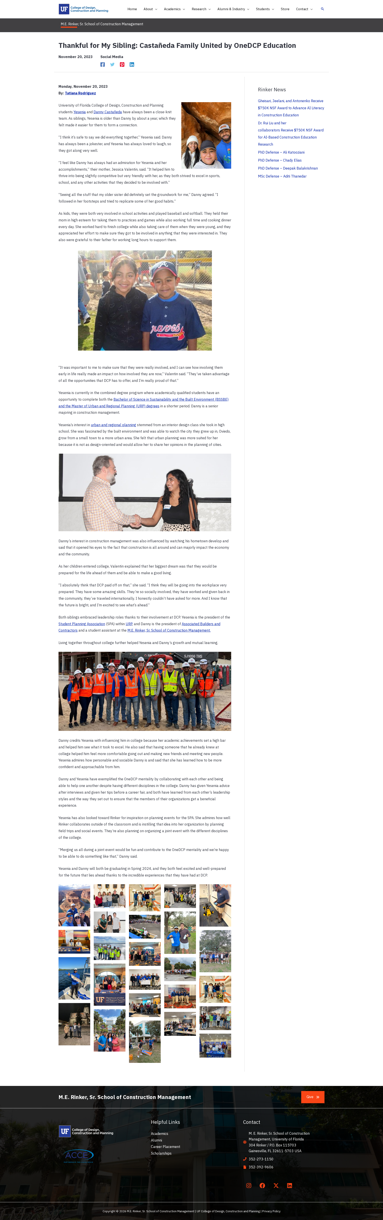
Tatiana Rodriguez (80, 93)
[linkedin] (290, 1185)
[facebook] (263, 1185)
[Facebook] (102, 64)
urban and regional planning (113, 425)
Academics (159, 1133)
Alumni (156, 1140)
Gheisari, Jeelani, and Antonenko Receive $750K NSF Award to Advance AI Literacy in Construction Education (291, 108)
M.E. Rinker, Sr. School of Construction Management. (169, 630)
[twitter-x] (276, 1185)
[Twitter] (112, 64)
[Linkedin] (132, 64)
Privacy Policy (271, 1211)
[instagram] (249, 1185)
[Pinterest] (122, 64)
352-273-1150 (261, 1159)
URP (129, 624)
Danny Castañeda (108, 112)
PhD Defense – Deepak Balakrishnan (288, 168)
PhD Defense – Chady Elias (280, 160)
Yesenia (80, 112)
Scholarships (161, 1153)
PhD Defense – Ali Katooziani (281, 152)
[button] (155, 9)
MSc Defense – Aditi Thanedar (282, 176)
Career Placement (165, 1146)
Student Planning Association (82, 624)
